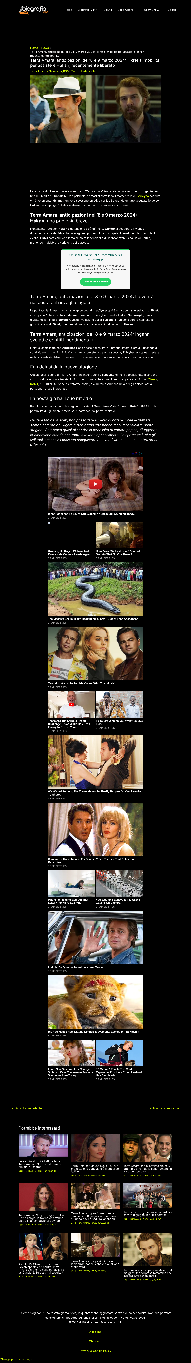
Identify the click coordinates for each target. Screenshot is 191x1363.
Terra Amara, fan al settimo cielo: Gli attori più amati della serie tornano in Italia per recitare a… (147, 1168)
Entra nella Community (95, 282)
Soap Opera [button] (125, 9)
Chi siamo (95, 1341)
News (52, 71)
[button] (96, 10)
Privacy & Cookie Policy (95, 1351)
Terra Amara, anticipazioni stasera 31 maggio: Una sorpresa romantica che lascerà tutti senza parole (147, 1273)
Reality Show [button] (150, 9)
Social (21, 1171)
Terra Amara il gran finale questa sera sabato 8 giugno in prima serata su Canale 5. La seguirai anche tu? (95, 1216)
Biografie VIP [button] (86, 9)
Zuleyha (143, 196)
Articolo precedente (27, 1108)
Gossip (172, 9)
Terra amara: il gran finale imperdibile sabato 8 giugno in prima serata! (147, 1213)
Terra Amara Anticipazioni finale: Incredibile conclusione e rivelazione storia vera (95, 1264)
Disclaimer (95, 1331)
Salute (108, 9)
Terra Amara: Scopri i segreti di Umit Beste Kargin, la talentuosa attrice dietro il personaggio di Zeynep (42, 1217)
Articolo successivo (164, 1108)
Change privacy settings (16, 1359)
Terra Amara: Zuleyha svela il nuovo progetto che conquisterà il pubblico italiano (95, 1168)
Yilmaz (152, 379)
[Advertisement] (95, 168)
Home (68, 9)
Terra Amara (38, 71)
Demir (34, 384)
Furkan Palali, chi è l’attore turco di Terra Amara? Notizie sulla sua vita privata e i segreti (41, 1164)
